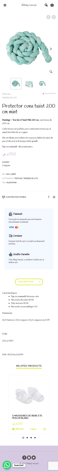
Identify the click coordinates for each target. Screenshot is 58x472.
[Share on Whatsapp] (53, 197)
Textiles (6, 94)
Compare (6, 165)
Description (25, 281)
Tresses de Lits (9, 98)
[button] (23, 438)
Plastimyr (12, 183)
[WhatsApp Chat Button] (7, 465)
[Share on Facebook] (48, 197)
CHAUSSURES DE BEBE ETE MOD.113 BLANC (27, 417)
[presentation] (7, 49)
